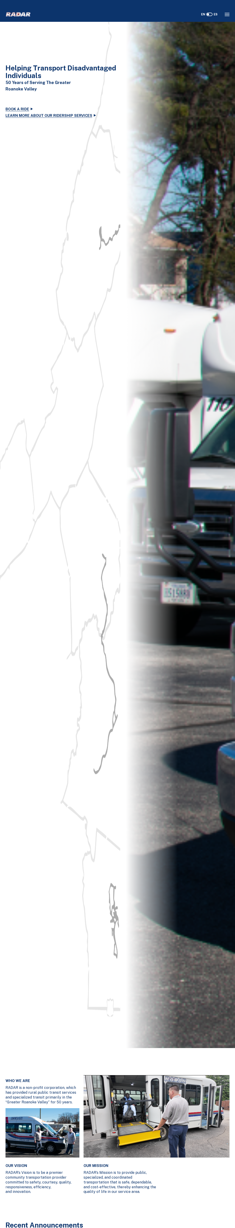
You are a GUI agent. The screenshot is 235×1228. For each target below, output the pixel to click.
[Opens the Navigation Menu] (227, 14)
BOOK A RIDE (17, 109)
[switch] (209, 14)
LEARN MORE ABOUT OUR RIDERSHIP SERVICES (49, 115)
